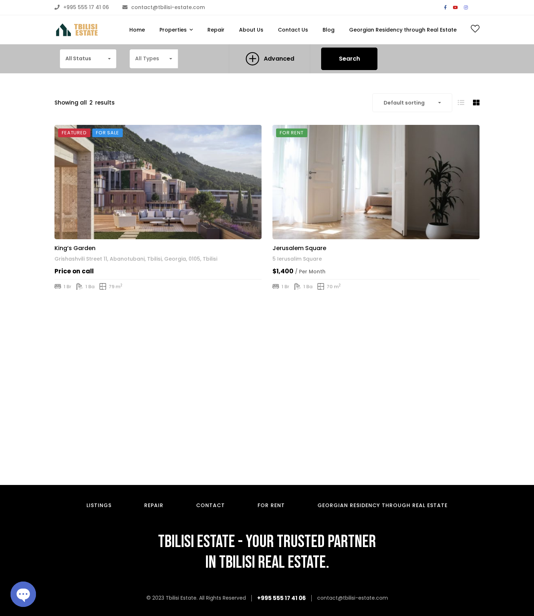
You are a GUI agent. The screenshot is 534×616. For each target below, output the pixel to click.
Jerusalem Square (299, 248)
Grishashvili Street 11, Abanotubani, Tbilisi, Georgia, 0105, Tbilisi (135, 258)
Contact (210, 505)
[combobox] (88, 58)
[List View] (461, 102)
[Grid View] (476, 102)
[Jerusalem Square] (376, 182)
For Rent (271, 505)
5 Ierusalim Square (297, 258)
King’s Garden (75, 248)
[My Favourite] (475, 30)
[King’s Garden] (158, 182)
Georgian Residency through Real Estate (382, 505)
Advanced (279, 58)
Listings (99, 505)
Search (349, 58)
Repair (153, 505)
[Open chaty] (23, 594)
